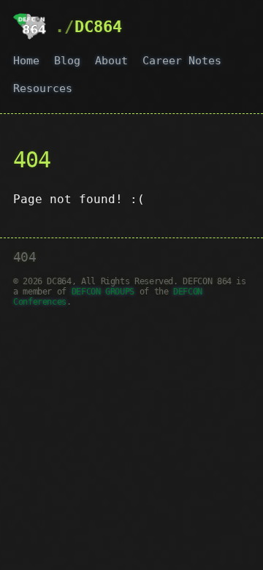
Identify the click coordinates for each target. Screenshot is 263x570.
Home (26, 60)
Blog (67, 60)
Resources (42, 88)
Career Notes (181, 60)
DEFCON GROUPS (103, 291)
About (111, 60)
